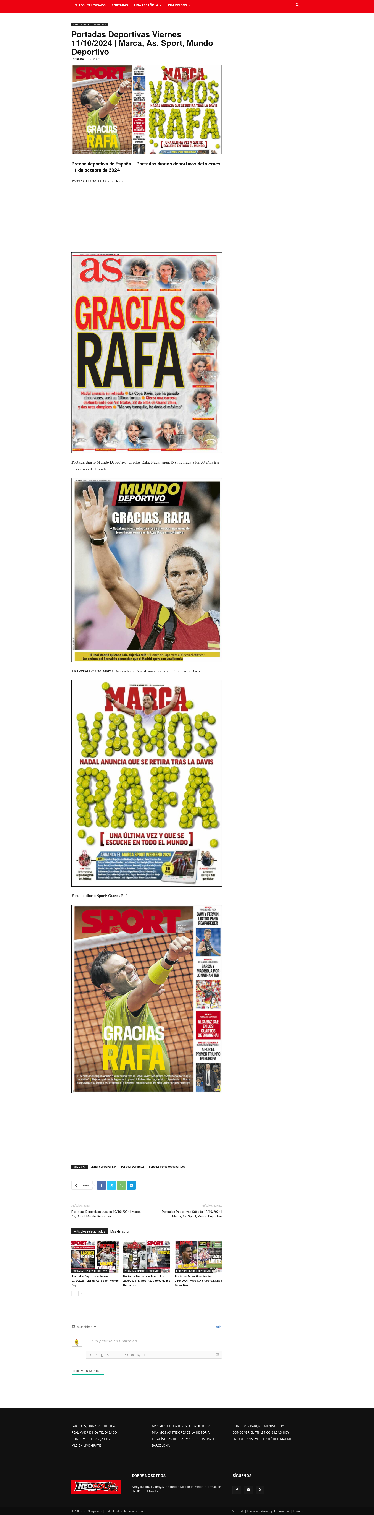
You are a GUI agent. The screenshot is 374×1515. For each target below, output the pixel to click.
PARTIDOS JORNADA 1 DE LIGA (93, 1426)
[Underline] (102, 1355)
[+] (150, 1354)
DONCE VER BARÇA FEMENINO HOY (258, 1426)
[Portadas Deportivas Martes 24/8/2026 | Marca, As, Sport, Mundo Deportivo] (198, 1256)
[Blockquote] (126, 1355)
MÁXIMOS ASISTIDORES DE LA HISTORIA (181, 1432)
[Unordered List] (120, 1355)
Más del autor (119, 1231)
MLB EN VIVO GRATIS (86, 1445)
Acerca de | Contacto (245, 1511)
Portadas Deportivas (132, 1166)
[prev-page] (74, 1293)
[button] (297, 5)
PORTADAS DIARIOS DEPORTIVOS (89, 24)
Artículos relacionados (89, 1231)
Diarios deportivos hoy (103, 1166)
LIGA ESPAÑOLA (146, 5)
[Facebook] (101, 1185)
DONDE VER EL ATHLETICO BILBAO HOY (260, 1432)
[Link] (138, 1355)
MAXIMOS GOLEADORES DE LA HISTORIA (181, 1426)
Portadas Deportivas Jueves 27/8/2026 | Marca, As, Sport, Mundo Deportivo (95, 1281)
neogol (80, 58)
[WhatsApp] (121, 1185)
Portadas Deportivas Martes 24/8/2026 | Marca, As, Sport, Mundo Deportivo (198, 1281)
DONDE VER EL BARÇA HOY (90, 1439)
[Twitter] (111, 1185)
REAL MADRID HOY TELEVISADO (94, 1432)
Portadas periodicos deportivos (167, 1166)
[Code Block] (132, 1355)
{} (144, 1354)
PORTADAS (120, 5)
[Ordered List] (114, 1355)
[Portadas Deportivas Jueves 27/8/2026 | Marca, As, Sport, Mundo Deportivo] (95, 1256)
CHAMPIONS (177, 5)
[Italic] (96, 1355)
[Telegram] (131, 1185)
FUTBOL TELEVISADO (90, 5)
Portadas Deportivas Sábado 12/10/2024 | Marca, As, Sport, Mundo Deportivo (192, 1214)
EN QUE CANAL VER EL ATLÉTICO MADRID (262, 1439)
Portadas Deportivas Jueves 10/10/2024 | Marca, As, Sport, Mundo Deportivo (106, 1214)
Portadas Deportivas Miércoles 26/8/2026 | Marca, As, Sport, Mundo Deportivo (146, 1281)
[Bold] (90, 1355)
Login (217, 1326)
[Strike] (108, 1355)
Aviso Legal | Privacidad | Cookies (282, 1511)
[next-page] (81, 1293)
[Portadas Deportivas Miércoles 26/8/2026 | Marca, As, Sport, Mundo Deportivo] (146, 1256)
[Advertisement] (146, 220)
